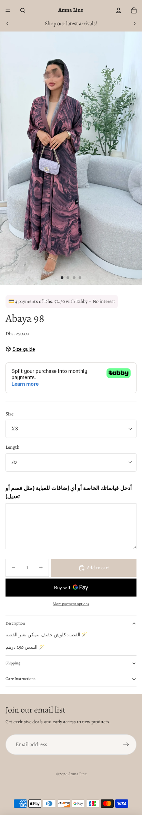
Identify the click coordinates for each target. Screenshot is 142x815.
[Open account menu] (118, 10)
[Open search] (22, 10)
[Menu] (8, 10)
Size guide (23, 349)
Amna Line (77, 774)
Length (12, 447)
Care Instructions (21, 678)
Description (15, 623)
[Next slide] (134, 23)
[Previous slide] (7, 23)
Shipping (13, 663)
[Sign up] (126, 744)
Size (9, 414)
